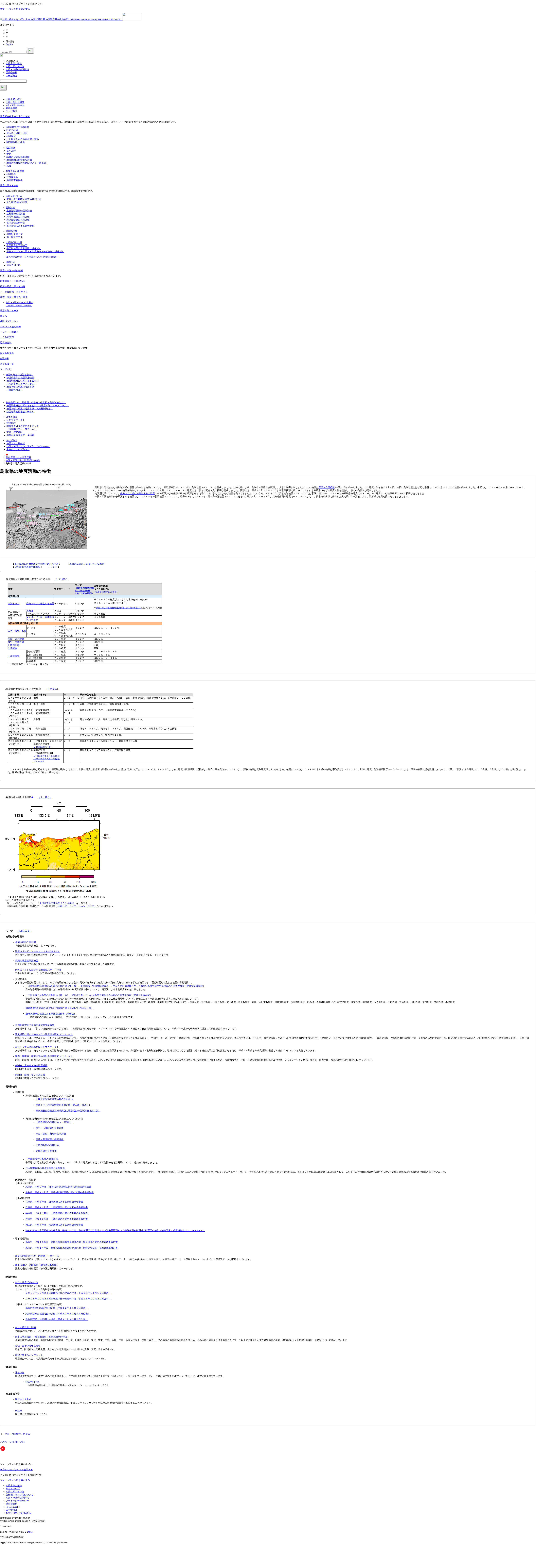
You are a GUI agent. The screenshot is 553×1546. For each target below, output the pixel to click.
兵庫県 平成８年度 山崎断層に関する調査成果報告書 (54, 1201)
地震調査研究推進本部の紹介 (15, 116)
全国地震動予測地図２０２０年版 (56, 903)
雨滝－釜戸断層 (16, 639)
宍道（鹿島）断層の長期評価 (51, 1133)
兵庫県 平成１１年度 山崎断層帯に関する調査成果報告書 (56, 1213)
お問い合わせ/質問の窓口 (19, 1513)
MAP (30, 1532)
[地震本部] (7, 454)
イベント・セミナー (10, 326)
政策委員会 (12, 177)
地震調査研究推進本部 (17, 127)
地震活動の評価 (14, 196)
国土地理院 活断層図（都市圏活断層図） (37, 1265)
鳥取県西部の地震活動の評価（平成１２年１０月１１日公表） (57, 1313)
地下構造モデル (14, 237)
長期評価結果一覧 (15, 222)
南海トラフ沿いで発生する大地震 (137, 493)
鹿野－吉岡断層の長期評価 (50, 1128)
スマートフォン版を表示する (15, 9)
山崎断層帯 (13, 656)
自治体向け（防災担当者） (19, 374)
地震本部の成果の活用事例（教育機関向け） (29, 408)
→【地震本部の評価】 (42, 747)
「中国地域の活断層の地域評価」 (42, 1159)
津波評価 (10, 262)
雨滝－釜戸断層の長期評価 (50, 1139)
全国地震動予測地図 (16, 245)
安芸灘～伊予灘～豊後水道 (40, 617)
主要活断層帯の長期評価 (19, 210)
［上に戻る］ (61, 579)
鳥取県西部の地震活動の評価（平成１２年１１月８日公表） (56, 1308)
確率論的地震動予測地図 (27, 567)
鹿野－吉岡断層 (326, 487)
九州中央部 (32, 620)
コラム (3, 316)
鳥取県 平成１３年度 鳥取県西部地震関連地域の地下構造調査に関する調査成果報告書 (71, 1242)
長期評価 (10, 207)
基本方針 (11, 150)
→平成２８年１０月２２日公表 (46, 756)
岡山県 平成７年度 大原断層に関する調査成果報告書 (54, 1225)
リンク (53, 567)
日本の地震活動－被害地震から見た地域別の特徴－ (32, 257)
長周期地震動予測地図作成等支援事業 (34, 1025)
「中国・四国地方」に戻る (16, 1434)
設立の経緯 (12, 130)
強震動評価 (11, 231)
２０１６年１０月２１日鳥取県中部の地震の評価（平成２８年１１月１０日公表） (68, 1293)
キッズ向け (11, 440)
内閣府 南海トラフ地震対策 (30, 1075)
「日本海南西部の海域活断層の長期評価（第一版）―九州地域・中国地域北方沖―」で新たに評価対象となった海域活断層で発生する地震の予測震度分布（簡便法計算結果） (115, 986)
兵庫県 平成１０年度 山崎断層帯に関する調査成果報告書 (56, 1207)
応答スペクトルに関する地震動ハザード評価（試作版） (35, 251)
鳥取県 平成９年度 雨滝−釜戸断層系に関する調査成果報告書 (58, 1186)
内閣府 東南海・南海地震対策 (31, 1065)
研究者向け (11, 417)
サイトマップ (13, 1488)
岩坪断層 (12, 648)
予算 (8, 153)
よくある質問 (7, 337)
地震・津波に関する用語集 (14, 297)
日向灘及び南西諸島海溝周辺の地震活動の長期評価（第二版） (68, 1110)
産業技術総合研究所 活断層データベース (37, 1256)
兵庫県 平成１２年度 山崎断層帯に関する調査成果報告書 (56, 1219)
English (9, 44)
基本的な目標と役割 (16, 133)
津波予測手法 (13, 265)
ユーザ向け (6, 369)
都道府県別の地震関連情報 (20, 377)
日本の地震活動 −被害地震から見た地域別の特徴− (41, 1336)
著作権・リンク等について (19, 1494)
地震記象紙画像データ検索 (20, 435)
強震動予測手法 (14, 234)
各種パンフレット (9, 321)
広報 (8, 166)
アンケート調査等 (9, 332)
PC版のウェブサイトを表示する (16, 1469)
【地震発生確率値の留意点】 (106, 592)
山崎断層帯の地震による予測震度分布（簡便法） (50, 1013)
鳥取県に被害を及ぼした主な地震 (86, 564)
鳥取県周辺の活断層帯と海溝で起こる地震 (36, 564)
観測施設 (11, 423)
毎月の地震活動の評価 (26, 1282)
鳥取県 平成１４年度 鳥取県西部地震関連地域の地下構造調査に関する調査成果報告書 (71, 1248)
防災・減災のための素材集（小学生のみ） (28, 446)
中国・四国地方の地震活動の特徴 (23, 460)
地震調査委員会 (14, 180)
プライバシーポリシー (17, 1500)
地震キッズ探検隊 (15, 443)
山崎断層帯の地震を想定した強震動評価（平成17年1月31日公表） (59, 1008)
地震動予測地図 (14, 242)
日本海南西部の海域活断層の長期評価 (45, 1168)
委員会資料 (6, 342)
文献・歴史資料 (14, 432)
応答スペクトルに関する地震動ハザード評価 (38, 970)
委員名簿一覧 (7, 364)
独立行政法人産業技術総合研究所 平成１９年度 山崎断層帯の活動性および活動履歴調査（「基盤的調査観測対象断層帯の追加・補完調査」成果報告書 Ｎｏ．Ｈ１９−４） (115, 1230)
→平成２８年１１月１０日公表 (46, 759)
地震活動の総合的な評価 (19, 160)
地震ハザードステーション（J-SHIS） (77, 906)
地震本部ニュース (9, 310)
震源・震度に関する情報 (27, 1346)
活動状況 (10, 147)
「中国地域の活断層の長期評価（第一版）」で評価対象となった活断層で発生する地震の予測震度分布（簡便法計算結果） (88, 995)
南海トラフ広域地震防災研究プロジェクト (37, 1047)
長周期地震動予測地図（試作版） (23, 248)
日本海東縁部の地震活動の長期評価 (54, 1099)
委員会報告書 (7, 353)
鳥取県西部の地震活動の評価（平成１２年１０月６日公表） (56, 1319)
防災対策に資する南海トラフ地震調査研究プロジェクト (44, 1034)
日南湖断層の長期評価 (47, 1145)
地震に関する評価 (9, 185)
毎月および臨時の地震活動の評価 (23, 199)
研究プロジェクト (15, 420)
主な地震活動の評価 (16, 202)
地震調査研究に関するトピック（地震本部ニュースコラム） (37, 405)
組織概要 (11, 174)
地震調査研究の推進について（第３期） (27, 163)
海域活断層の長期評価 (18, 219)
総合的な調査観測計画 (18, 156)
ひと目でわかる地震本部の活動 (22, 139)
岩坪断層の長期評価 (46, 1151)
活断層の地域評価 (15, 213)
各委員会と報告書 (15, 171)
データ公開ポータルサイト (14, 292)
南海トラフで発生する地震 (40, 603)
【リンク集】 (39, 762)
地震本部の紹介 (14, 1485)
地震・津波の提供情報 (11, 270)
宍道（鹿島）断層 (17, 631)
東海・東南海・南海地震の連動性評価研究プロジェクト (44, 1056)
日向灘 (29, 610)
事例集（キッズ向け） (18, 449)
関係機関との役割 (15, 142)
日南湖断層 (13, 645)
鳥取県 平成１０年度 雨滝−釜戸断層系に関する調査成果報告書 (59, 1192)
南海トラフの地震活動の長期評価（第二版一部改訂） (118, 608)
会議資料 (4, 358)
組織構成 (11, 136)
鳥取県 (18, 1411)
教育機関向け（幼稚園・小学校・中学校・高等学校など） (36, 402)
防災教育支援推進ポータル (20, 411)
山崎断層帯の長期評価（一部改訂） (54, 1122)
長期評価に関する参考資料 (20, 226)
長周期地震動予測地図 (26, 960)
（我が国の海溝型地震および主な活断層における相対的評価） (84, 590)
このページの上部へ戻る (12, 1442)
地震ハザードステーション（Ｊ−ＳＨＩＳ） (37, 951)
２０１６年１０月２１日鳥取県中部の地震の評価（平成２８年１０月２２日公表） (68, 1298)
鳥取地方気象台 (23, 1399)
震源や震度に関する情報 (12, 286)
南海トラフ (13, 603)
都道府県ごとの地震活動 (12, 281)
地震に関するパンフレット (29, 1355)
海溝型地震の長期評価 (18, 216)
